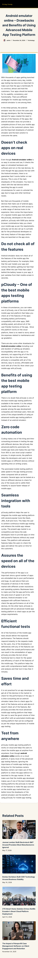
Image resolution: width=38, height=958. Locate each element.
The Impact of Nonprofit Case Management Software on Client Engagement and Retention (15, 946)
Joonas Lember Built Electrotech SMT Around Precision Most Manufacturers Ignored (18, 844)
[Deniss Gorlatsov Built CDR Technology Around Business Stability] (19, 864)
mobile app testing (23, 798)
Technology (31, 40)
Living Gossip (7, 4)
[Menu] (35, 4)
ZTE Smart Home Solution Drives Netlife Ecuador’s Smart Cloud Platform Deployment (18, 911)
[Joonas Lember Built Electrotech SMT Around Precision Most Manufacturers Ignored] (19, 829)
